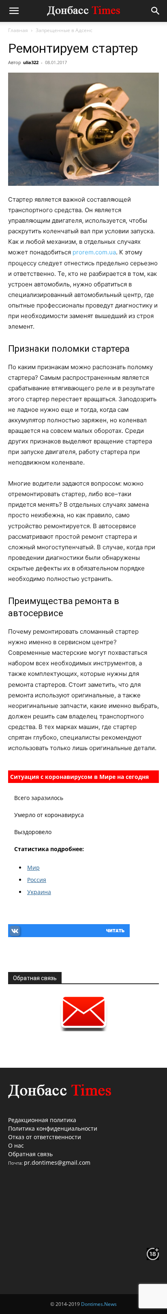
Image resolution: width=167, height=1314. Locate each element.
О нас (16, 1145)
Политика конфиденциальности (52, 1128)
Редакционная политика (42, 1120)
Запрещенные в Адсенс (64, 30)
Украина (39, 892)
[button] (14, 11)
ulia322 (31, 62)
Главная (18, 30)
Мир (33, 867)
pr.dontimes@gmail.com (57, 1162)
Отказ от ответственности (44, 1137)
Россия (36, 880)
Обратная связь (30, 1154)
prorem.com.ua (94, 252)
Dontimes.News (99, 1304)
